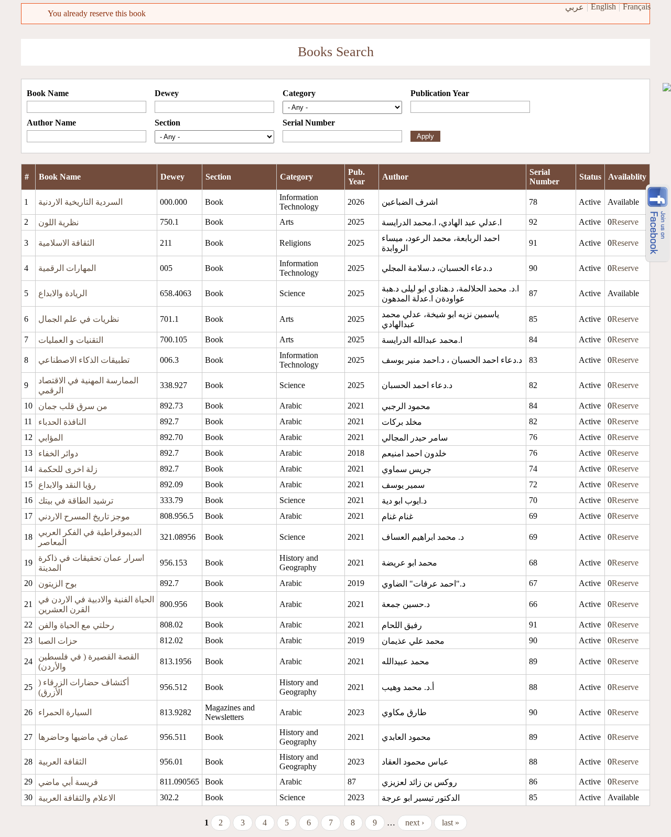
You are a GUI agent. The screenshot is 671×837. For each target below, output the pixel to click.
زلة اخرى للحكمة (68, 469)
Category (299, 93)
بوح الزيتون (57, 583)
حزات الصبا (58, 640)
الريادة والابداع (62, 293)
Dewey (167, 93)
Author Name (51, 122)
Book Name (48, 93)
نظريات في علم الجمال (78, 319)
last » (450, 822)
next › (414, 822)
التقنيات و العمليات (70, 340)
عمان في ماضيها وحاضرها (83, 737)
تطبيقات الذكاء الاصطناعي (83, 359)
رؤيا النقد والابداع (67, 484)
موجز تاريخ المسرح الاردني (84, 516)
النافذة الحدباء (62, 421)
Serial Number (309, 122)
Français (637, 6)
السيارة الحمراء (65, 712)
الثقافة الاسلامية (66, 242)
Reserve (625, 221)
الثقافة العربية (62, 761)
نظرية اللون (58, 222)
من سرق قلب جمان (72, 406)
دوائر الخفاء (58, 453)
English (603, 6)
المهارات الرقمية (67, 268)
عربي (574, 7)
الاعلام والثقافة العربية (76, 797)
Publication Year (439, 93)
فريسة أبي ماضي (68, 782)
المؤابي (50, 437)
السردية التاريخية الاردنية (80, 201)
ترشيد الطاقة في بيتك (75, 500)
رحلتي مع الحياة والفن (76, 625)
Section (167, 122)
